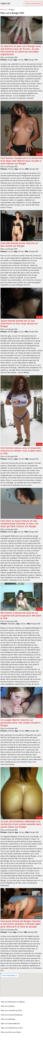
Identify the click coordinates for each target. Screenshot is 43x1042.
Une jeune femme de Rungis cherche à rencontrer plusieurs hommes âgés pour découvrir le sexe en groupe (21, 924)
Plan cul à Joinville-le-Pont (11, 1010)
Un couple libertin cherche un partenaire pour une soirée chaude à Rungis (20, 723)
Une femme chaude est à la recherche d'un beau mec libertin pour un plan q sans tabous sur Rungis (21, 161)
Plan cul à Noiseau (8, 1019)
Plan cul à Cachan (8, 1006)
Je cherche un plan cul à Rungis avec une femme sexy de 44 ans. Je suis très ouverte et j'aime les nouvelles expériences (21, 50)
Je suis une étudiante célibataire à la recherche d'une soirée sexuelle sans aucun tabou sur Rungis (21, 824)
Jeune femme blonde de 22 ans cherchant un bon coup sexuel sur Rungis (19, 323)
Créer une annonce (33, 3)
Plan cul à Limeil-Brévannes (12, 1015)
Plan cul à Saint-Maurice (10, 1023)
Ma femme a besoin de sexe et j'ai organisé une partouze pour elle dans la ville (21, 615)
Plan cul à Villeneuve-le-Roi (12, 1028)
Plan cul (3, 9)
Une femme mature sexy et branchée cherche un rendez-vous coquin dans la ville (21, 451)
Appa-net (5, 3)
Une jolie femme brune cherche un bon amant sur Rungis (19, 244)
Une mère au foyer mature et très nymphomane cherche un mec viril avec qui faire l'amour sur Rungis (19, 524)
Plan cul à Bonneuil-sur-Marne (13, 1002)
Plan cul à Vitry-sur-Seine (11, 1032)
